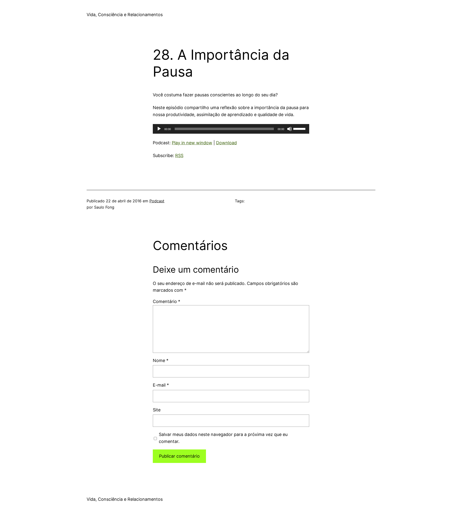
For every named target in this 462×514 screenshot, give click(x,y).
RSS (179, 155)
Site (156, 409)
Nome (160, 360)
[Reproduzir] (159, 128)
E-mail (161, 385)
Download (226, 142)
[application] (231, 129)
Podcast (156, 200)
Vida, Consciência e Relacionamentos (125, 14)
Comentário (166, 301)
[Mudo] (289, 128)
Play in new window (192, 142)
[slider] (300, 128)
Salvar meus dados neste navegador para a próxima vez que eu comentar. (223, 438)
